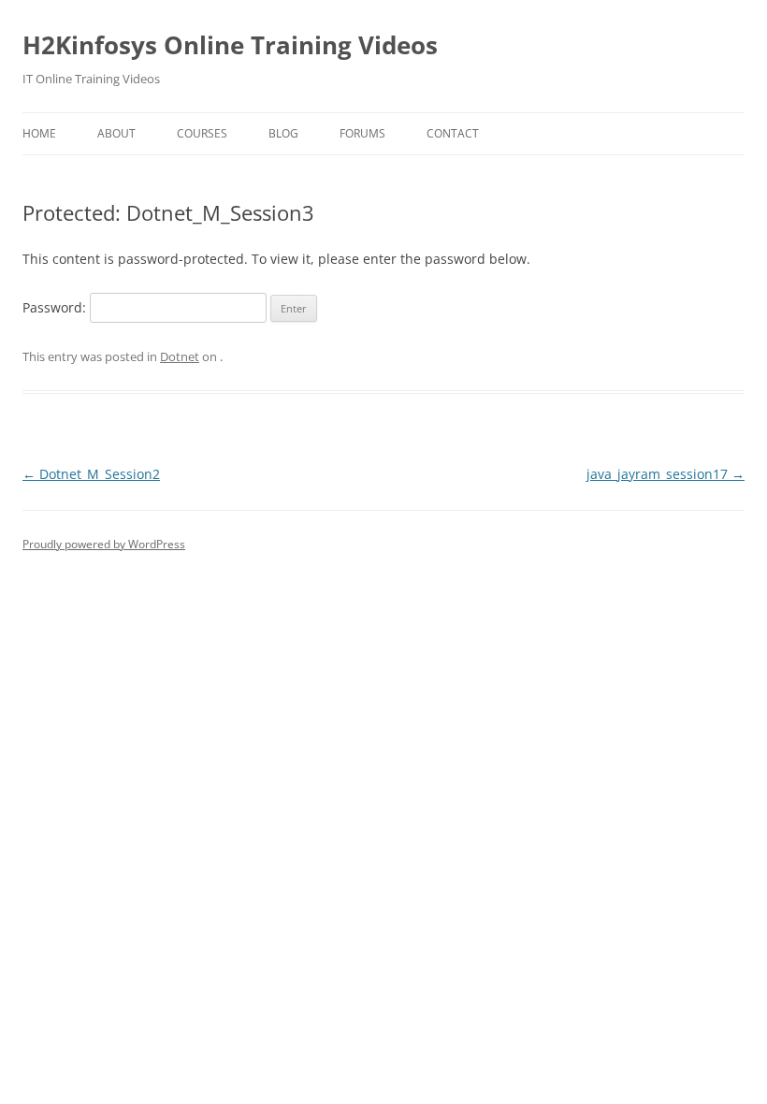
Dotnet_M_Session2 (91, 474)
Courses (202, 133)
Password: (56, 307)
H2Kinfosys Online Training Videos (230, 45)
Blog (283, 133)
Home (39, 133)
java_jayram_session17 (665, 474)
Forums (362, 133)
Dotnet (179, 356)
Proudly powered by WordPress (103, 544)
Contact (453, 133)
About (116, 133)
